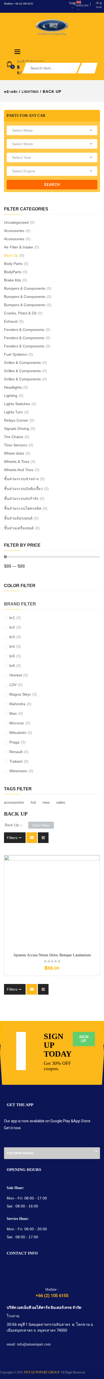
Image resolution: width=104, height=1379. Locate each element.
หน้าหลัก (11, 92)
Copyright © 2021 (12, 1372)
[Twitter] (21, 1046)
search (52, 184)
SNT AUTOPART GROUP (41, 1372)
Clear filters (41, 825)
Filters (12, 838)
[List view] (43, 837)
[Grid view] (31, 837)
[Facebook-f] (21, 1036)
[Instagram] (21, 1056)
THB (72, 3)
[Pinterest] (21, 1065)
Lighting (30, 92)
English (82, 5)
